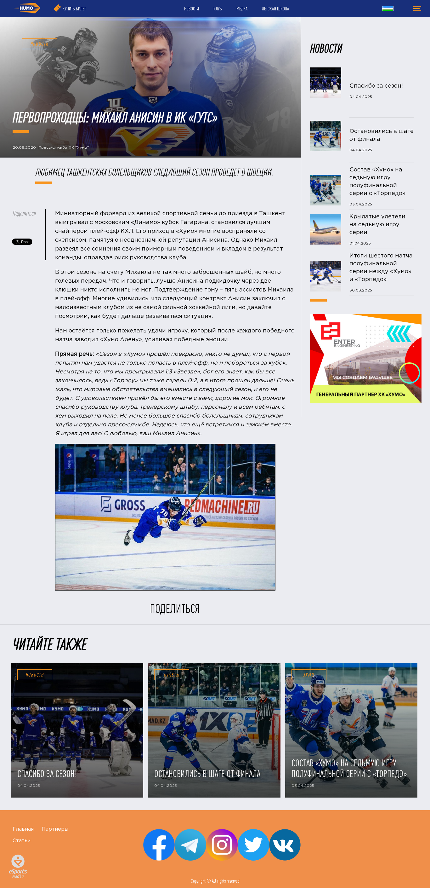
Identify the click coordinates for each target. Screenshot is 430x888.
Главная (23, 829)
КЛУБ (217, 8)
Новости (35, 675)
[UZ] (387, 9)
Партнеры (55, 829)
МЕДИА (241, 8)
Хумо (308, 675)
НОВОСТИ (191, 8)
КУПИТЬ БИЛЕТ (74, 8)
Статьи (22, 841)
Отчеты (171, 675)
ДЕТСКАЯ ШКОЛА (275, 8)
